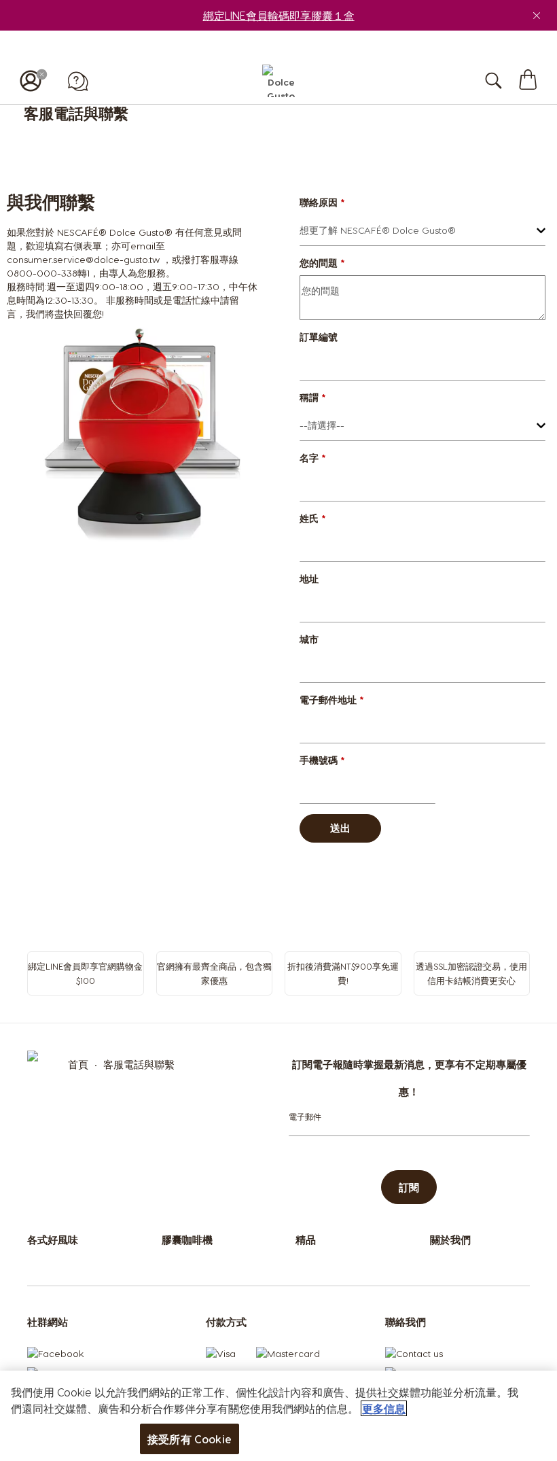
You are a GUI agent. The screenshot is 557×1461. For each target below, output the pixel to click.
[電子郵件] (305, 1117)
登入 (30, 81)
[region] (278, 1416)
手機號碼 (322, 760)
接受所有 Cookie (189, 1438)
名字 (313, 457)
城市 (309, 639)
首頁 (79, 1064)
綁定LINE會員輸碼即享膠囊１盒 (279, 15)
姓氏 (313, 518)
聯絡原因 (322, 202)
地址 (309, 578)
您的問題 (322, 262)
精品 (305, 1239)
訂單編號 (319, 336)
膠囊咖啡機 (187, 1239)
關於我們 (450, 1239)
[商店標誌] (278, 81)
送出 (340, 828)
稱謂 (313, 397)
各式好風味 (52, 1239)
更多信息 (384, 1408)
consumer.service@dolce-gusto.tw (83, 259)
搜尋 (508, 81)
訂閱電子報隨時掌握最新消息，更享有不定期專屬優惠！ (409, 1077)
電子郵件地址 (332, 699)
